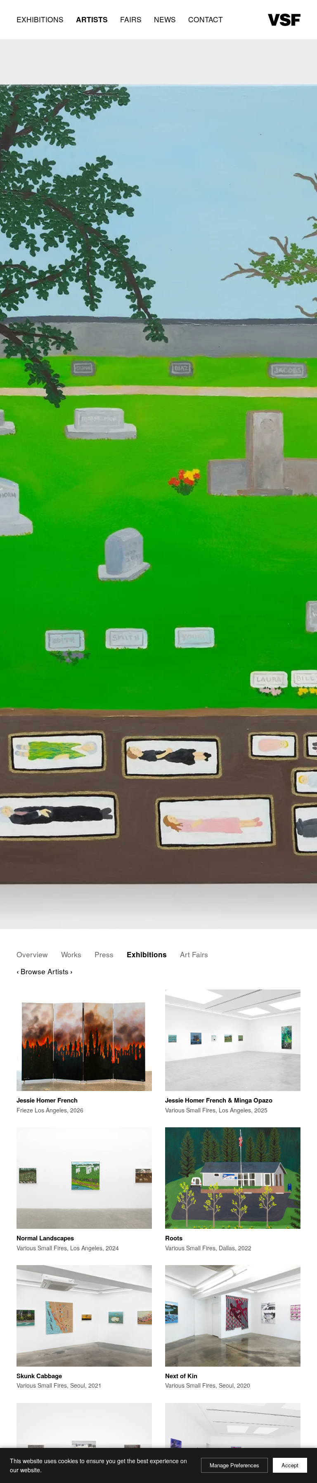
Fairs (131, 19)
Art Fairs (194, 954)
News (165, 19)
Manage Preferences (234, 1465)
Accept (290, 1465)
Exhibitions (40, 19)
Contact (205, 19)
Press (104, 954)
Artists (92, 19)
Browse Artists (45, 971)
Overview (32, 954)
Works (71, 954)
